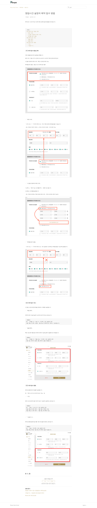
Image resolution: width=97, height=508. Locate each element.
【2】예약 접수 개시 (31, 37)
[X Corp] (27, 473)
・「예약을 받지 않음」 (31, 36)
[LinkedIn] (29, 473)
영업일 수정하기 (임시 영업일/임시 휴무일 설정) (35, 490)
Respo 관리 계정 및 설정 (30, 495)
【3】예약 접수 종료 (31, 42)
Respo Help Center (14, 7)
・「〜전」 (29, 44)
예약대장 (21, 7)
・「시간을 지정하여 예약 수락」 (34, 34)
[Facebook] (25, 473)
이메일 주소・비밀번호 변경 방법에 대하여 (34, 493)
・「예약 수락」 (30, 33)
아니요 (52, 481)
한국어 (84, 505)
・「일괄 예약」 (30, 41)
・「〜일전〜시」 (30, 45)
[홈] (13, 2)
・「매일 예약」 (30, 39)
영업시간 (26, 7)
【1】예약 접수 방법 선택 (32, 31)
